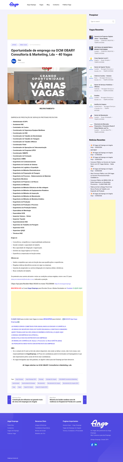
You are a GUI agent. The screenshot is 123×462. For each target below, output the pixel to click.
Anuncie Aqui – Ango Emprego (72, 425)
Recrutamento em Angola (54, 383)
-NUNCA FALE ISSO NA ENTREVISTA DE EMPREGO (29, 338)
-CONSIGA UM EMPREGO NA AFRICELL (25, 335)
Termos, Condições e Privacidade (73, 431)
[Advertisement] (47, 26)
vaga (14, 387)
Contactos (56, 5)
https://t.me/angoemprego (63, 284)
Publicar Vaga (67, 5)
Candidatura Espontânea (42, 428)
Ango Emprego (31, 5)
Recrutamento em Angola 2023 (70, 383)
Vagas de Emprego (13, 431)
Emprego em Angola (51, 379)
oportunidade (16, 383)
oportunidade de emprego (28, 383)
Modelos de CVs (40, 433)
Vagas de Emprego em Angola (72, 428)
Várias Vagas (23, 44)
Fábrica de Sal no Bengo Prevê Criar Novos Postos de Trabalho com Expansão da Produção (101, 189)
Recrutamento (41, 383)
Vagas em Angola (28, 387)
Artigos (14, 44)
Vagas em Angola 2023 (41, 387)
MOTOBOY (94, 150)
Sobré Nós (10, 425)
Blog (48, 5)
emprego (41, 379)
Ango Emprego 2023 (31, 379)
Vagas (41, 5)
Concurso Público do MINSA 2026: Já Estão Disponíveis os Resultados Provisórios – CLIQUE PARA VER (102, 182)
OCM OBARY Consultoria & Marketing (68, 379)
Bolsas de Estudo (40, 431)
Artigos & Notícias (40, 425)
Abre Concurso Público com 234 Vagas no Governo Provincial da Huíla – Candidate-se (102, 175)
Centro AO (15, 458)
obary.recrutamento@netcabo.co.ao (22, 279)
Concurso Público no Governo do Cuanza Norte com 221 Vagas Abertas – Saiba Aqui (103, 164)
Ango (19, 60)
